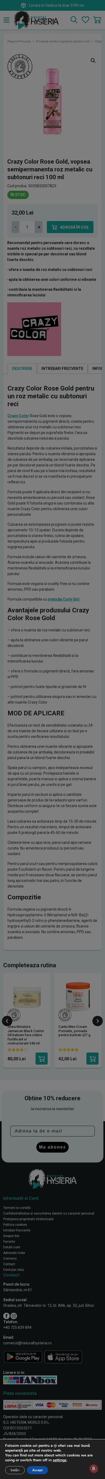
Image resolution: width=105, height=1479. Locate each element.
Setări (14, 1470)
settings (59, 1460)
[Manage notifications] (93, 1468)
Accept (37, 1470)
